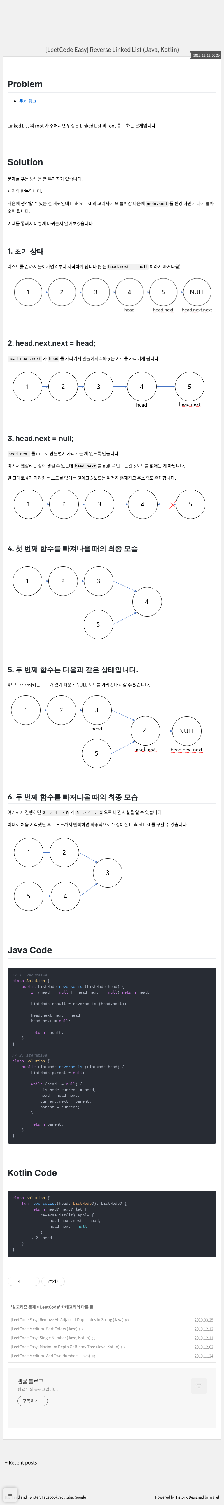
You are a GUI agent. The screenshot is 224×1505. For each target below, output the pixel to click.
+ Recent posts (21, 1462)
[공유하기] (25, 1281)
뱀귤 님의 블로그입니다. (38, 1389)
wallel (214, 1497)
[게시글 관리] (33, 1281)
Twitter (34, 1497)
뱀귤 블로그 (30, 1381)
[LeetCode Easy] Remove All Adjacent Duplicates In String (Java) (67, 1319)
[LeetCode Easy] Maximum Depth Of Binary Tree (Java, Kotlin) (65, 1346)
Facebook (50, 1497)
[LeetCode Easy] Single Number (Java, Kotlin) (50, 1337)
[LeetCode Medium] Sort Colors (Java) (44, 1328)
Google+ (81, 1497)
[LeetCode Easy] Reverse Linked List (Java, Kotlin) (112, 49)
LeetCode (49, 1307)
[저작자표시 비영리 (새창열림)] (70, 1281)
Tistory (181, 1497)
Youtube (66, 1497)
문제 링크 (27, 101)
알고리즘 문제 (24, 1307)
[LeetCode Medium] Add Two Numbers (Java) (50, 1355)
